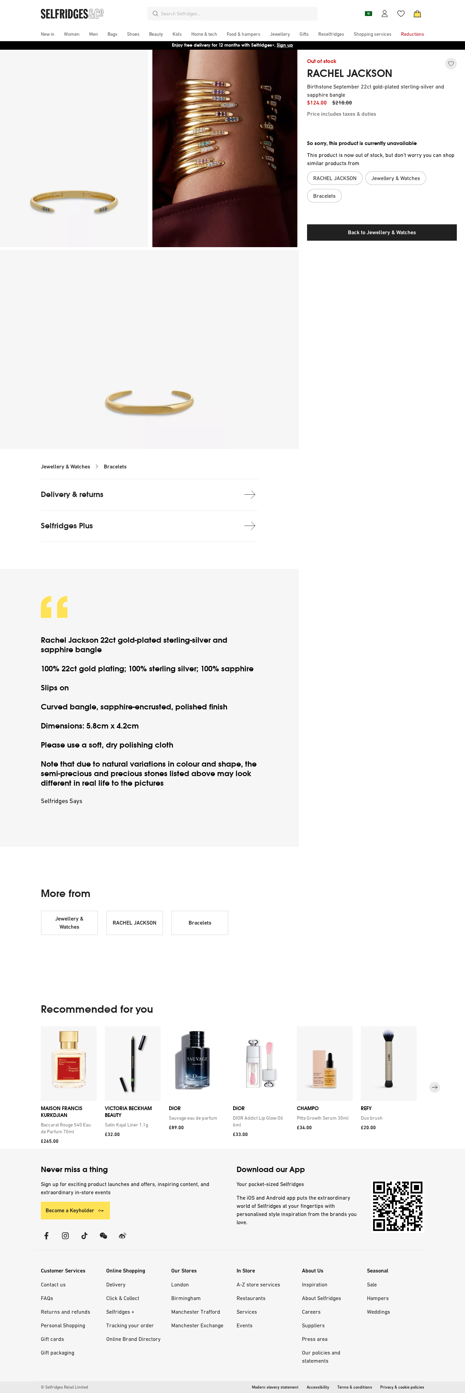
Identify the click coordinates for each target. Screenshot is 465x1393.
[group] (232, 1087)
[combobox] (238, 13)
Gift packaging (57, 1352)
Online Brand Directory (133, 1339)
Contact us (53, 1284)
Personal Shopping (63, 1325)
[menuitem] (47, 34)
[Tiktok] (84, 1240)
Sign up (285, 45)
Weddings (378, 1312)
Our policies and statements (321, 1356)
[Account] (384, 13)
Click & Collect (122, 1298)
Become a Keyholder (70, 1210)
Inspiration (314, 1284)
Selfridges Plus (67, 526)
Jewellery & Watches (65, 466)
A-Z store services (258, 1284)
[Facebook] (46, 1240)
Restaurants (251, 1298)
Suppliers (313, 1325)
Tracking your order (130, 1325)
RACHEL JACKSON (349, 73)
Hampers (378, 1298)
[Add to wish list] (451, 63)
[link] (67, 1128)
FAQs (47, 1298)
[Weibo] (122, 1240)
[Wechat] (103, 1240)
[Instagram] (65, 1240)
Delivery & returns (72, 494)
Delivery (116, 1284)
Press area (314, 1339)
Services (247, 1312)
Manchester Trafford (195, 1312)
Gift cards (52, 1339)
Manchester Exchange (197, 1325)
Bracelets (115, 466)
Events (245, 1325)
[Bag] (417, 13)
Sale (372, 1284)
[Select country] (368, 13)
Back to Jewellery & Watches (382, 232)
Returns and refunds (65, 1312)
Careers (311, 1312)
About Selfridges (321, 1298)
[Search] (155, 13)
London (180, 1284)
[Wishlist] (401, 13)
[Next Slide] (434, 1087)
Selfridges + (120, 1312)
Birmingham (186, 1298)
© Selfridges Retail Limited (64, 1387)
